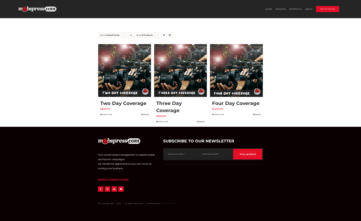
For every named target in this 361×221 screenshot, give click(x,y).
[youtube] (121, 189)
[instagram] (107, 189)
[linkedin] (114, 189)
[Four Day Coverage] (236, 70)
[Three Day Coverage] (180, 70)
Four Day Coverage (235, 103)
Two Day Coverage (123, 103)
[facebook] (100, 189)
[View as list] (169, 35)
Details (146, 114)
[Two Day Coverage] (124, 70)
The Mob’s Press (168, 203)
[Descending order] (131, 35)
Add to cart (107, 114)
